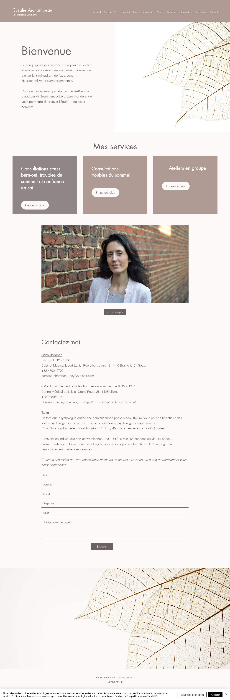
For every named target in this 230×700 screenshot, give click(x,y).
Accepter (215, 694)
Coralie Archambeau (32, 10)
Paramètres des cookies (192, 694)
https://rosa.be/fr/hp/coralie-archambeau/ (110, 402)
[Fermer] (226, 694)
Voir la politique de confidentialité (141, 696)
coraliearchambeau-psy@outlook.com (115, 677)
